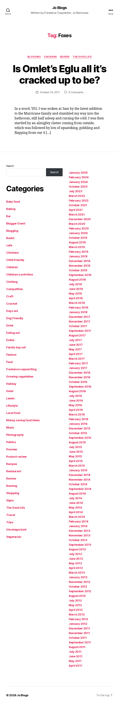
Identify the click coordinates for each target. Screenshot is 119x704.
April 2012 (75, 609)
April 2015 (76, 461)
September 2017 (80, 330)
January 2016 (78, 423)
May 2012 (75, 605)
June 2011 (75, 656)
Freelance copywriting (21, 369)
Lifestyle (12, 405)
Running (11, 485)
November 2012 (79, 582)
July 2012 (75, 600)
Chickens (50, 56)
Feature (11, 354)
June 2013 (76, 558)
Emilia (10, 340)
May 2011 (75, 661)
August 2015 (77, 442)
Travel (10, 515)
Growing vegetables (19, 376)
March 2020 (77, 223)
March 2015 (77, 465)
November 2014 (79, 479)
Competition (14, 289)
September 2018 (80, 275)
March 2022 (77, 196)
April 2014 (76, 512)
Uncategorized (16, 529)
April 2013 (76, 568)
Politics (11, 442)
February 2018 (78, 307)
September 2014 (80, 489)
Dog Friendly (14, 318)
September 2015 (80, 437)
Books (10, 238)
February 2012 (78, 619)
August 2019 (77, 242)
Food (9, 362)
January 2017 (78, 368)
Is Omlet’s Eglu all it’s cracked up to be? (59, 74)
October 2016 (78, 382)
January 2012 (78, 623)
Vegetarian (13, 536)
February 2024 (79, 177)
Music (10, 427)
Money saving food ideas (23, 420)
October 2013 (78, 540)
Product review (16, 456)
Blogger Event (15, 223)
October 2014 (78, 484)
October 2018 (78, 270)
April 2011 (75, 665)
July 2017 (75, 340)
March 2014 (77, 516)
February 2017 (78, 363)
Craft (9, 296)
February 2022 (78, 200)
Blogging (34, 56)
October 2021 (78, 205)
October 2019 (78, 237)
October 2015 (78, 433)
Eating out (13, 332)
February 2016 (78, 419)
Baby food (13, 201)
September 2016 (80, 386)
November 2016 (79, 377)
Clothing (12, 281)
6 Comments (76, 92)
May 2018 (75, 293)
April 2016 (76, 409)
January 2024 (78, 182)
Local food (13, 413)
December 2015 (79, 428)
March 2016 (77, 414)
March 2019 (77, 247)
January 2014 (78, 526)
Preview (11, 449)
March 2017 (77, 358)
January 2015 (78, 470)
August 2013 (77, 549)
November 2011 (79, 633)
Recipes (11, 464)
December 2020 (80, 219)
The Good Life (82, 56)
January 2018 (78, 312)
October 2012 (78, 586)
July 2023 (75, 191)
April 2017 (75, 354)
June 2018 (76, 289)
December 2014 (79, 475)
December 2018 (79, 261)
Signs (10, 500)
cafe (9, 245)
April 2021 (75, 209)
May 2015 (75, 456)
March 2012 (77, 614)
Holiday (11, 383)
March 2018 (77, 302)
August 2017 (77, 335)
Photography (15, 434)
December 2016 (79, 372)
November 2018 (79, 265)
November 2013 (79, 535)
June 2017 (76, 344)
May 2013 (75, 563)
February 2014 (78, 521)
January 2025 (78, 172)
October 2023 (78, 186)
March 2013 (77, 572)
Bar (8, 216)
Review (65, 56)
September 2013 (80, 544)
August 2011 (77, 647)
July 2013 (75, 554)
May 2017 (75, 349)
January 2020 (78, 233)
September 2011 (80, 642)
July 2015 (75, 447)
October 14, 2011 (50, 92)
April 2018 (76, 298)
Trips (9, 522)
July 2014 (75, 498)
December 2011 (79, 628)
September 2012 (80, 591)
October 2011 (78, 637)
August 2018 (77, 279)
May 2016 (75, 405)
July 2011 (75, 651)
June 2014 (76, 502)
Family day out (16, 347)
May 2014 (75, 507)
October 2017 (78, 326)
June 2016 (76, 400)
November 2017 (79, 321)
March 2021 (77, 214)
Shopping (12, 493)
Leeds (10, 398)
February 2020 (79, 228)
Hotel (9, 391)
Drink (9, 325)
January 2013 (78, 577)
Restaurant (13, 471)
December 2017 (79, 316)
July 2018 (75, 284)
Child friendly (15, 260)
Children (12, 267)
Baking (10, 209)
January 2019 (78, 256)
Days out (12, 311)
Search (10, 165)
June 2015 (76, 451)
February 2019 (78, 251)
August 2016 (77, 391)
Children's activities (19, 274)
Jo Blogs (59, 8)
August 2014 (77, 493)
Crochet (11, 303)
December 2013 (79, 530)
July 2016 (75, 396)
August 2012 (77, 595)
